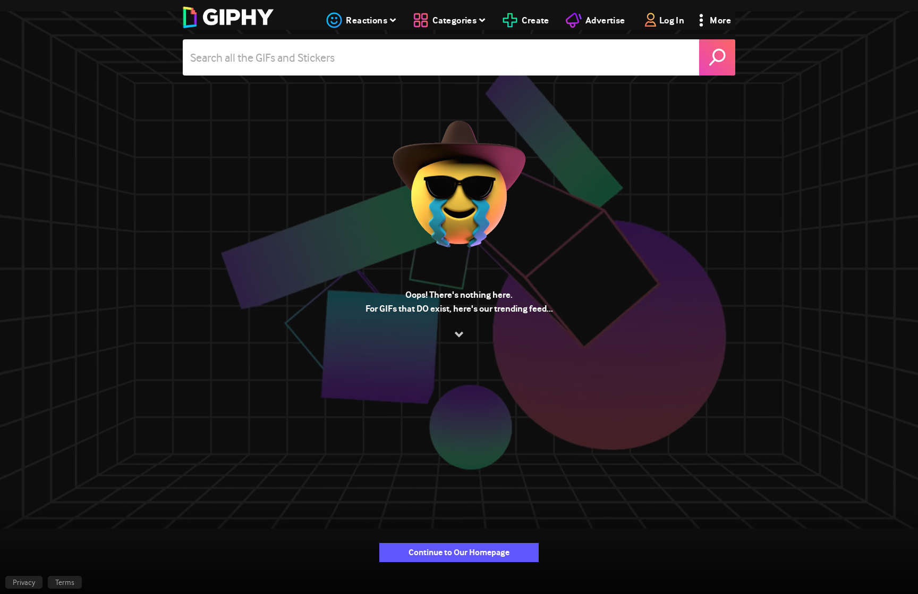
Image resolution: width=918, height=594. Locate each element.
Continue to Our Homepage (459, 552)
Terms (64, 582)
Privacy (24, 582)
